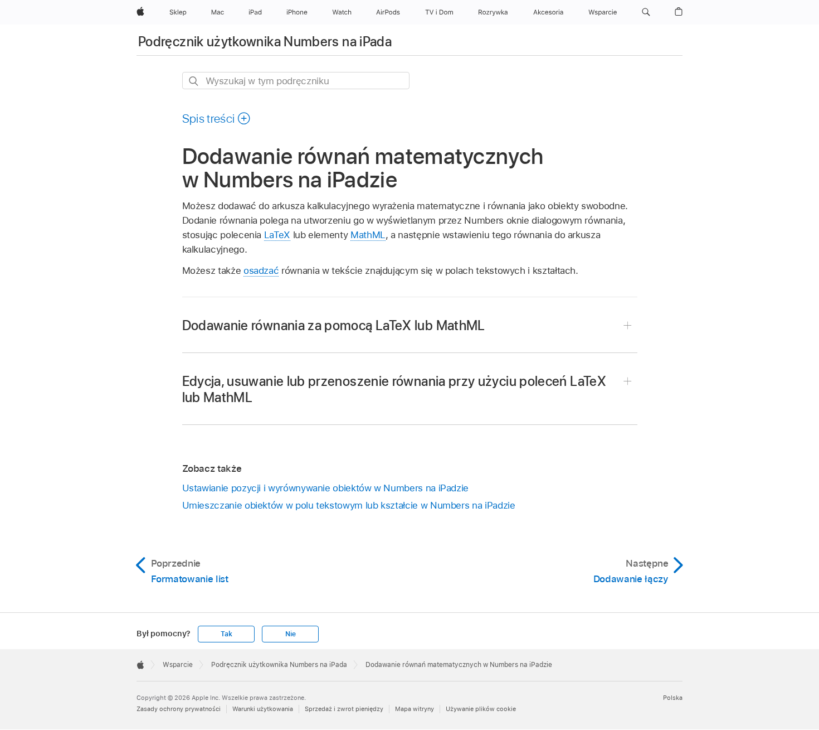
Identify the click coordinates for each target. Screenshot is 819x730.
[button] (646, 12)
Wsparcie (178, 665)
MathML (368, 234)
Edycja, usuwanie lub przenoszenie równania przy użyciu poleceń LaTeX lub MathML (394, 389)
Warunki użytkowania (262, 709)
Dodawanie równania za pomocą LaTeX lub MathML (333, 325)
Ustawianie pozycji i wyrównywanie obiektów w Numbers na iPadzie (325, 488)
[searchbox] (296, 80)
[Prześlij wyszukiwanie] (194, 81)
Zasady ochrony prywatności (178, 709)
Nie (290, 634)
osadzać (261, 270)
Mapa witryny (414, 709)
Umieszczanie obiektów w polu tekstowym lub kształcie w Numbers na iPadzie (348, 505)
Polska (672, 698)
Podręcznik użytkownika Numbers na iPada (265, 41)
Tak (226, 634)
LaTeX (277, 234)
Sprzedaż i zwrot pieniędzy (344, 709)
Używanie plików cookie (481, 709)
